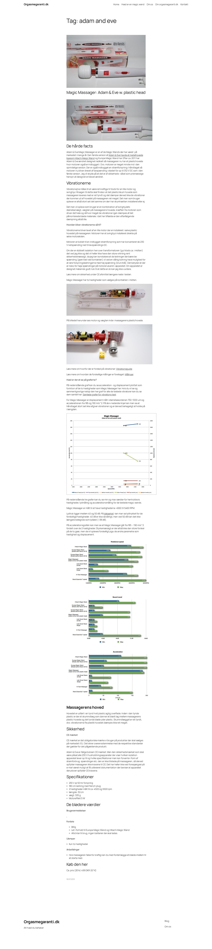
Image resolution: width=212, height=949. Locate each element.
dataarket (109, 513)
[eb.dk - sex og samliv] (66, 815)
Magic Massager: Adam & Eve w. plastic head (106, 92)
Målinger (129, 374)
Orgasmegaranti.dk (36, 4)
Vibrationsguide (124, 368)
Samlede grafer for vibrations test (99, 394)
